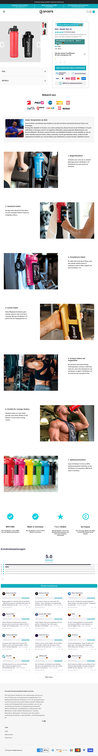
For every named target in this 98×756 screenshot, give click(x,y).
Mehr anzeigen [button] (23, 605)
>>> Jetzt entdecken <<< (19, 6)
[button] (65, 32)
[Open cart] (94, 12)
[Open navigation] (4, 11)
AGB (6, 731)
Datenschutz (9, 734)
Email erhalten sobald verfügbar (70, 68)
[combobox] (3, 579)
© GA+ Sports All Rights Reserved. (13, 750)
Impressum (8, 737)
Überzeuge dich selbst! (78, 6)
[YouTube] (45, 721)
